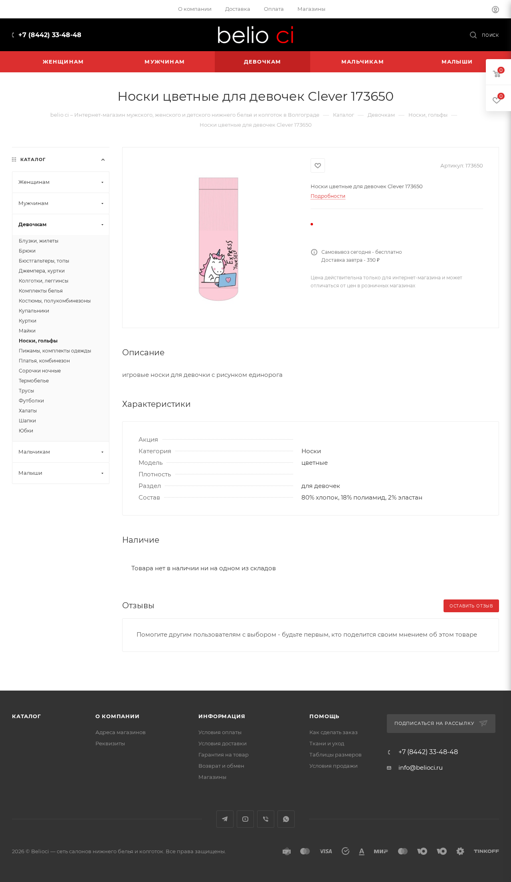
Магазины (212, 777)
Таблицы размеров (335, 754)
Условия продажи (333, 766)
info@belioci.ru (420, 767)
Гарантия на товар (223, 754)
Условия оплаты (220, 732)
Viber (265, 819)
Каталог (26, 716)
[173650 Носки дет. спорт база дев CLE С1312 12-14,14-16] (216, 236)
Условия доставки (222, 743)
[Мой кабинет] (495, 11)
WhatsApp (286, 819)
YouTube (245, 819)
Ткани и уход (326, 743)
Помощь (324, 716)
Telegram (225, 819)
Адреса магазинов (120, 732)
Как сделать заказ (333, 732)
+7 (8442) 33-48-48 (49, 35)
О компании (117, 716)
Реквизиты (110, 743)
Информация (221, 716)
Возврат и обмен (221, 766)
